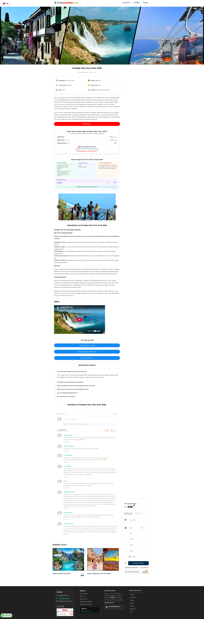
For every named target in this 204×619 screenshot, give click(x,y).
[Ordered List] (73, 424)
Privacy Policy (83, 593)
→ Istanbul (131, 594)
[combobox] (130, 557)
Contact (145, 2)
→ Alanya (131, 606)
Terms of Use (83, 599)
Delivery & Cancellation (86, 601)
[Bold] (64, 424)
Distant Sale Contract (86, 604)
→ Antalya (131, 600)
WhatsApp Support (64, 598)
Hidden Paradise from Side (61, 573)
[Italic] (67, 424)
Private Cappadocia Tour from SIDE (99, 573)
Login (115, 413)
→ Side (131, 611)
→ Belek (131, 603)
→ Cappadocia (132, 597)
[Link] (82, 424)
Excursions (126, 2)
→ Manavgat (132, 608)
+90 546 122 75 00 (64, 595)
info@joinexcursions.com (65, 601)
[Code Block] (80, 424)
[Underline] (69, 424)
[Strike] (71, 424)
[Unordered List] (76, 424)
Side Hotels (59, 182)
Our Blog (136, 2)
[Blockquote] (78, 424)
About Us (82, 596)
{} (84, 424)
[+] (86, 424)
